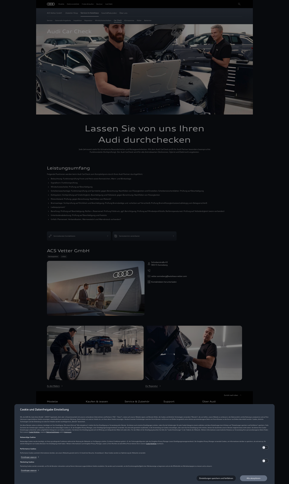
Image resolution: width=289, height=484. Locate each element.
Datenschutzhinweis (52, 432)
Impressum (67, 432)
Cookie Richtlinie (34, 432)
